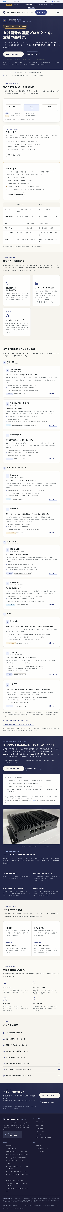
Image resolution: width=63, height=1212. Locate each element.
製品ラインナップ (11, 1145)
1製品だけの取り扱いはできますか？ (16, 1045)
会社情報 (56, 1)
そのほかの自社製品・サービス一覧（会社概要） (18, 724)
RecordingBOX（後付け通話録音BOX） (16, 1158)
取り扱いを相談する (33, 768)
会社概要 (38, 1145)
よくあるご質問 (40, 1134)
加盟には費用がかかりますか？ (14, 1039)
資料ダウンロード (11, 1148)
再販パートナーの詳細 (15, 155)
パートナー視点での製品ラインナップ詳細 (16, 721)
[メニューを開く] (58, 12)
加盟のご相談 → (31, 7)
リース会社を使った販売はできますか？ (17, 1063)
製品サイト (53, 394)
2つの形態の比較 (40, 1128)
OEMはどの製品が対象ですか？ (14, 1057)
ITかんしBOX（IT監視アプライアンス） (16, 1171)
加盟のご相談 (41, 12)
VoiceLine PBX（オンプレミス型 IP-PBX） (17, 1151)
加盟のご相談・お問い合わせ (43, 1137)
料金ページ (32, 800)
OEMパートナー (40, 1125)
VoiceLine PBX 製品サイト (13, 768)
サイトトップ (48, 1)
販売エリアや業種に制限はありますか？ (17, 1076)
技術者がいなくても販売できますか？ (16, 1051)
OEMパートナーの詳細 (15, 194)
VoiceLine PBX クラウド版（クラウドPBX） (17, 1154)
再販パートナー (40, 1122)
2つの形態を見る (32, 54)
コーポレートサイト (41, 1151)
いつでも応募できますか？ (12, 1033)
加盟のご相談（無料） (13, 54)
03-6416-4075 (48, 1102)
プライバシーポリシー (42, 1148)
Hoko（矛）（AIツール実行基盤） (15, 1180)
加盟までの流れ (40, 1131)
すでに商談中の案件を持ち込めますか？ (17, 1070)
